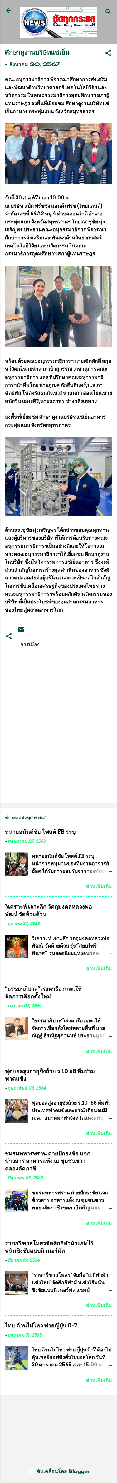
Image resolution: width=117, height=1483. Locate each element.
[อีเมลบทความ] (21, 632)
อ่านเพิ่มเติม (99, 886)
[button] (108, 54)
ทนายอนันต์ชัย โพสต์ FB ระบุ (40, 831)
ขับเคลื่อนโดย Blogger (62, 1471)
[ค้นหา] (108, 12)
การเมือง (30, 644)
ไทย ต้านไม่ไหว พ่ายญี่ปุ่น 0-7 (41, 1325)
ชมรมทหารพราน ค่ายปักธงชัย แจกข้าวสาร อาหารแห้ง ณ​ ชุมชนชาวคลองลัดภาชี (47, 1161)
